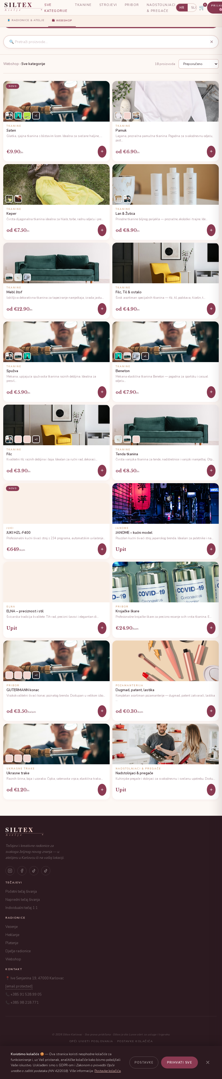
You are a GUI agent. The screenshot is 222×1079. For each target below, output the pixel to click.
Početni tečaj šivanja (21, 891)
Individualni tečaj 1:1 (21, 907)
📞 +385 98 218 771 (22, 1002)
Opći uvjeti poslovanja (91, 1041)
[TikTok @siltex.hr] (33, 870)
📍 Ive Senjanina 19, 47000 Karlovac (34, 978)
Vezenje (11, 926)
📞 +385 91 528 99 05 (23, 994)
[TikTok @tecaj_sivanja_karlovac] (45, 870)
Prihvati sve (179, 1063)
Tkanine (83, 5)
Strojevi (108, 5)
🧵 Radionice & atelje (25, 20)
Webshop (13, 959)
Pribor (132, 5)
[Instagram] (10, 870)
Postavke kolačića (135, 1041)
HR (181, 8)
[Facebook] (22, 870)
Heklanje (12, 934)
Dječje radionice (18, 951)
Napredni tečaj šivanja (22, 899)
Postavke (144, 1063)
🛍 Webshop (62, 20)
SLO (194, 8)
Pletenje (11, 943)
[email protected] (18, 986)
